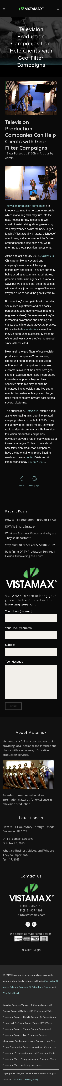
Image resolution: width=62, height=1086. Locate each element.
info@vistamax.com (32, 915)
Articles (44, 153)
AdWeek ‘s (47, 256)
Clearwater (49, 981)
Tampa (47, 987)
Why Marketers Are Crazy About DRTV (30, 545)
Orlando (14, 987)
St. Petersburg (36, 987)
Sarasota (23, 987)
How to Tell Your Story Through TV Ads (30, 520)
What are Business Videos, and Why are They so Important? (28, 853)
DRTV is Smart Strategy (20, 526)
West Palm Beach (11, 993)
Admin (9, 158)
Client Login (32, 950)
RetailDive (31, 410)
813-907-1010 (36, 461)
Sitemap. (18, 1079)
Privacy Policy (31, 1079)
